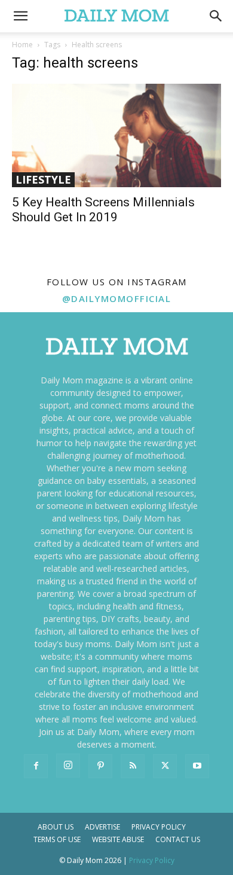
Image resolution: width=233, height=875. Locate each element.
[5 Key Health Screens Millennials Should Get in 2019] (116, 135)
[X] (165, 766)
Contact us (177, 839)
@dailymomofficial (116, 298)
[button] (216, 16)
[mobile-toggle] (20, 16)
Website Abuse (118, 839)
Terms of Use (57, 839)
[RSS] (133, 766)
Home (22, 44)
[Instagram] (68, 766)
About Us (55, 827)
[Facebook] (36, 766)
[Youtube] (197, 766)
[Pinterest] (100, 766)
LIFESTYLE (43, 179)
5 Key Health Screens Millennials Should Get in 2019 (103, 209)
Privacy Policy (158, 827)
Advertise (102, 827)
